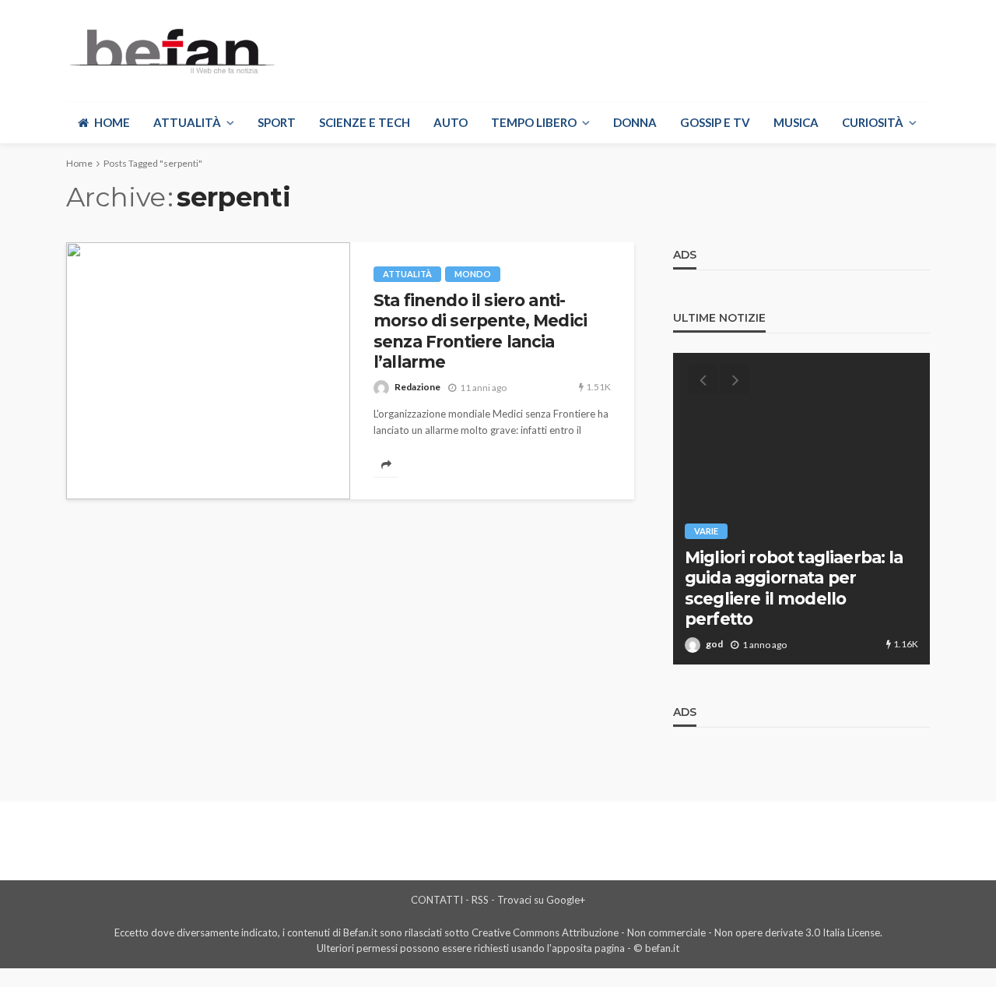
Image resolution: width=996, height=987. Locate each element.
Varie (706, 531)
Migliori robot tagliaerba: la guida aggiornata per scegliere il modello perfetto (794, 588)
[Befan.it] (170, 51)
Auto (450, 122)
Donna (635, 122)
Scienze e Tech (364, 122)
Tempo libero (534, 122)
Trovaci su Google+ (541, 900)
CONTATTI (437, 900)
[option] (801, 508)
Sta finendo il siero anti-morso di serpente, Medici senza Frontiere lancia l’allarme (480, 331)
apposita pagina (588, 948)
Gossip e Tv (715, 122)
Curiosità (872, 122)
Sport (277, 122)
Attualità (187, 122)
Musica (796, 122)
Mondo (472, 274)
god (714, 644)
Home (112, 122)
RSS (480, 900)
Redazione (417, 387)
